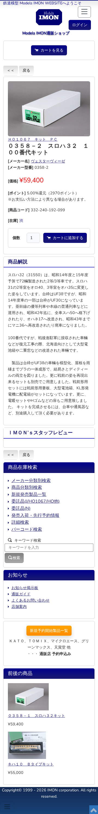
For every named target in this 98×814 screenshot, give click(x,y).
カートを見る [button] (50, 50)
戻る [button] (26, 70)
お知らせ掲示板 (24, 587)
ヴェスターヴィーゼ (48, 161)
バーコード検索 (26, 529)
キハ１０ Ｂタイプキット (31, 764)
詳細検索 (20, 522)
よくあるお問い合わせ (30, 600)
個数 (16, 237)
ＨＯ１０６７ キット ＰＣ (32, 139)
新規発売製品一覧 (28, 495)
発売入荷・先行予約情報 (35, 515)
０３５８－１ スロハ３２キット (36, 715)
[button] (80, 25)
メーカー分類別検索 (31, 481)
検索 (16, 557)
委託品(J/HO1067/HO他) (35, 501)
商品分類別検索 (26, 487)
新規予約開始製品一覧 (49, 630)
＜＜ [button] (10, 70)
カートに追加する (67, 237)
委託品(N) (20, 508)
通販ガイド (20, 594)
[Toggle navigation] (7, 807)
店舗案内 (19, 606)
